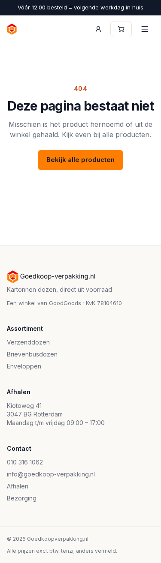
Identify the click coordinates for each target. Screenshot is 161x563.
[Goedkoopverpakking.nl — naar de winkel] (12, 29)
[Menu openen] (144, 29)
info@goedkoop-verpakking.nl (51, 474)
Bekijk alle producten (80, 160)
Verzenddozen (28, 342)
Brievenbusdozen (32, 354)
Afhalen (17, 486)
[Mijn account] (98, 29)
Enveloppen (24, 366)
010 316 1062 (25, 462)
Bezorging (21, 498)
